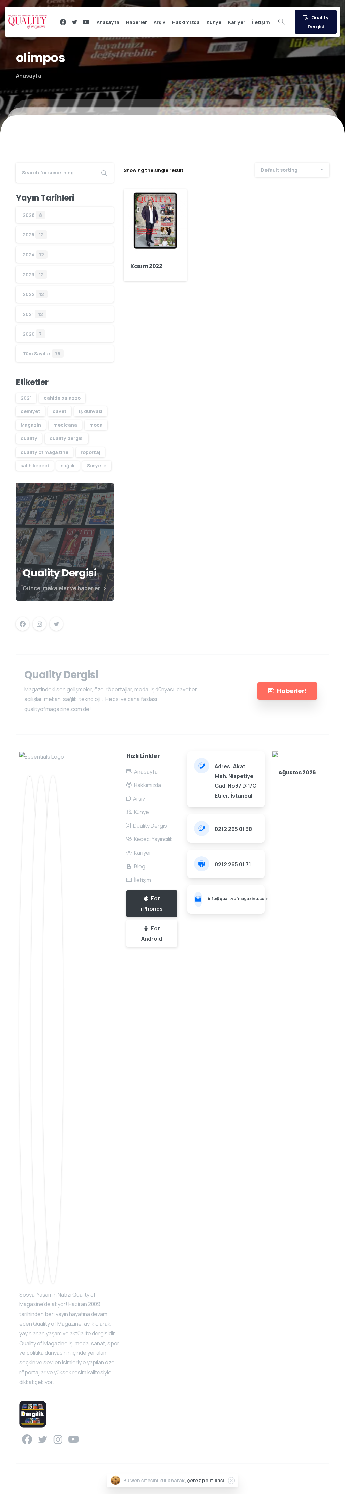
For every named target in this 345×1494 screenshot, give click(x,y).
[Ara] (281, 22)
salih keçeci (35, 465)
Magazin (31, 425)
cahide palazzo (62, 398)
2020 (29, 334)
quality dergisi (67, 438)
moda (96, 425)
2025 (28, 234)
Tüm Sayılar (37, 353)
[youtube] (86, 22)
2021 (28, 314)
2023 (28, 274)
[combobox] (292, 170)
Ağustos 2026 (297, 772)
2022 (29, 294)
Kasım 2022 (146, 266)
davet (60, 411)
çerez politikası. (206, 1480)
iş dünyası (90, 411)
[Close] (231, 1480)
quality (29, 438)
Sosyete (96, 465)
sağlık (68, 465)
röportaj (90, 452)
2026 (29, 215)
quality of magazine (44, 452)
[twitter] (74, 22)
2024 (29, 254)
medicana (65, 425)
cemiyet (30, 411)
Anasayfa (28, 75)
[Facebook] (63, 22)
